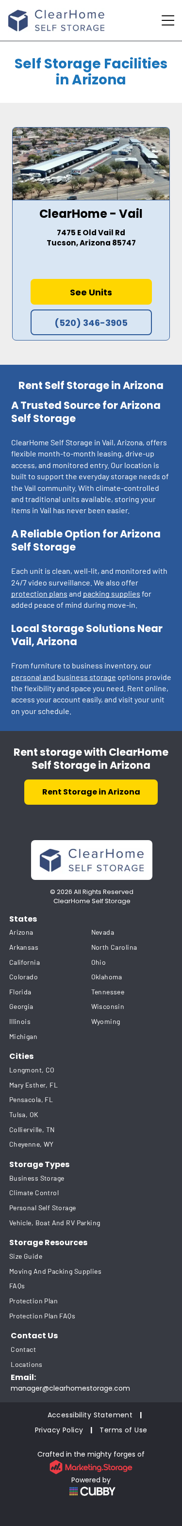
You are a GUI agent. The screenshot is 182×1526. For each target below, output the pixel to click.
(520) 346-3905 (91, 323)
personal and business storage (63, 677)
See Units (91, 292)
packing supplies (111, 593)
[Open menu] (168, 20)
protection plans (39, 593)
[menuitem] (50, 932)
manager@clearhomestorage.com (70, 1388)
